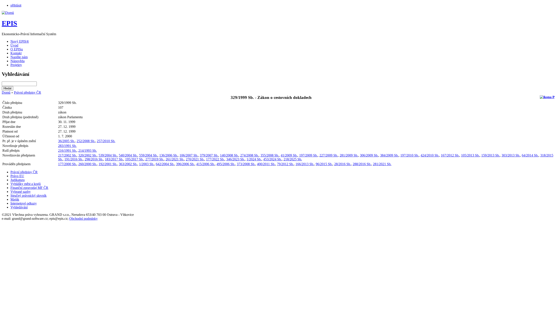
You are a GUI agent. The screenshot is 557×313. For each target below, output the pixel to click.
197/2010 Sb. (409, 155)
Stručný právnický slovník (28, 195)
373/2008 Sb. (246, 164)
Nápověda (17, 61)
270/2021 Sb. (195, 159)
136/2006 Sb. (168, 155)
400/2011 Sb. (266, 164)
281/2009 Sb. (349, 155)
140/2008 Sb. (229, 155)
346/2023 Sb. (235, 159)
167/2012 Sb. (450, 155)
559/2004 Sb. (148, 155)
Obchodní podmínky (83, 218)
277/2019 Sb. (154, 159)
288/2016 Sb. (362, 164)
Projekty (16, 65)
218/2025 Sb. (293, 159)
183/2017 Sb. (114, 159)
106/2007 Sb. (189, 155)
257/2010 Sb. (106, 141)
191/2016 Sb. (73, 159)
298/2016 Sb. (94, 159)
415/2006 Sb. (205, 164)
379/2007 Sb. (209, 155)
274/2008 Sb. (249, 155)
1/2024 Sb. (254, 159)
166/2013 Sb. (304, 164)
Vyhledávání (19, 207)
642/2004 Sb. (165, 164)
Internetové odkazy (23, 203)
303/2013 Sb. (511, 155)
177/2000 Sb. (67, 164)
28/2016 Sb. (342, 164)
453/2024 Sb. (272, 159)
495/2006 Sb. (225, 164)
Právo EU (17, 176)
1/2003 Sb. (146, 164)
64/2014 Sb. (530, 155)
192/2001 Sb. (108, 164)
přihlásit (15, 5)
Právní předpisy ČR (27, 92)
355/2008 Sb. (269, 155)
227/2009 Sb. (328, 155)
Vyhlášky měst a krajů (25, 184)
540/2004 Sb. (128, 155)
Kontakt (16, 53)
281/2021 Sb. (382, 164)
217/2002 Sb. (67, 155)
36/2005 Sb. (66, 141)
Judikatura (17, 180)
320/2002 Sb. (87, 155)
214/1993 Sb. (87, 150)
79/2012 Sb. (285, 164)
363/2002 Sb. (128, 164)
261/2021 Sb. (175, 159)
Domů (6, 92)
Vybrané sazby (20, 191)
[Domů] (8, 13)
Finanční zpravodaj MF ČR (29, 188)
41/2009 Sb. (289, 155)
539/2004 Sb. (108, 155)
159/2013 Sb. (490, 155)
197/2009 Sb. (308, 155)
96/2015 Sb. (324, 164)
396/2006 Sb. (185, 164)
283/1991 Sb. (67, 146)
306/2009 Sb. (369, 155)
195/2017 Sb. (134, 159)
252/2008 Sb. (86, 141)
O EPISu (16, 49)
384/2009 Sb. (389, 155)
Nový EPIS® (19, 41)
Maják (14, 199)
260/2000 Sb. (87, 164)
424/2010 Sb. (430, 155)
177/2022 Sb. (215, 159)
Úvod (14, 45)
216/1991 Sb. (67, 150)
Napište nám (19, 57)
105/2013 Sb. (470, 155)
